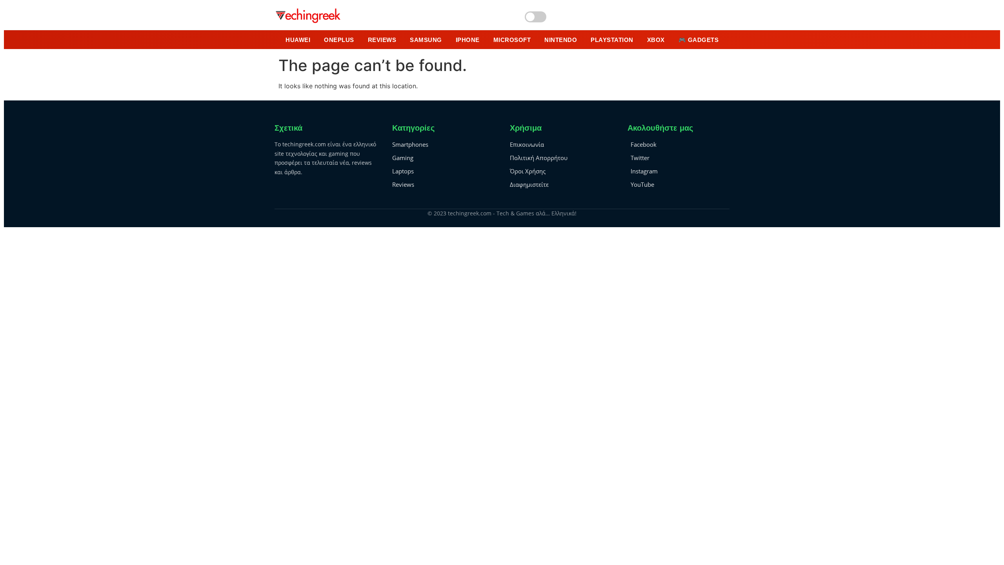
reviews (382, 39)
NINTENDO (560, 39)
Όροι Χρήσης (528, 171)
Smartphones (410, 144)
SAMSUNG (426, 39)
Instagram (644, 171)
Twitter (640, 158)
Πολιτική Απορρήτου (538, 158)
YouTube (642, 184)
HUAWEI (298, 39)
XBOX (656, 39)
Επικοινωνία (527, 144)
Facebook (644, 144)
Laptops (403, 171)
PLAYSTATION (612, 39)
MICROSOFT (512, 39)
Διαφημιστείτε (529, 184)
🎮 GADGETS (698, 39)
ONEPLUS (339, 39)
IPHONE (468, 39)
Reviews (403, 184)
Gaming (402, 158)
